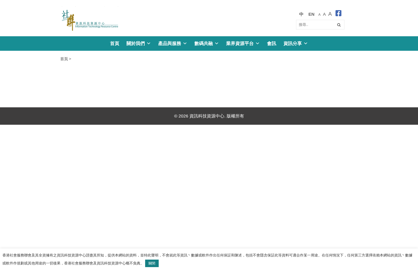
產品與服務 (169, 43)
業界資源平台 (240, 43)
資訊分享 (293, 43)
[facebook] (339, 14)
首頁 (114, 43)
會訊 (271, 43)
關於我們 (136, 43)
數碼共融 (203, 43)
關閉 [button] (152, 263)
